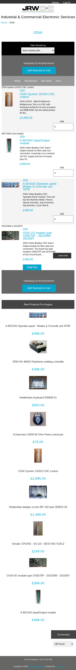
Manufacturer (31, 81)
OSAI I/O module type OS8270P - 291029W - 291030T (37, 235)
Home (55, 2)
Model (17, 81)
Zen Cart (59, 666)
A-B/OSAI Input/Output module (35, 142)
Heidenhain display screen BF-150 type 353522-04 (38, 507)
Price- (59, 81)
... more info (62, 255)
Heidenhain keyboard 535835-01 (38, 397)
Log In (66, 2)
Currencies (63, 634)
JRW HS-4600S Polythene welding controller (38, 361)
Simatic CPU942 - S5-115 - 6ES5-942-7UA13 (38, 543)
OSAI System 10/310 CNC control (37, 95)
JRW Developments (36, 666)
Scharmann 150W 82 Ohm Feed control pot (38, 434)
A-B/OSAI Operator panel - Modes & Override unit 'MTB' (40, 186)
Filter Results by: (38, 45)
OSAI (22, 90)
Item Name (46, 81)
